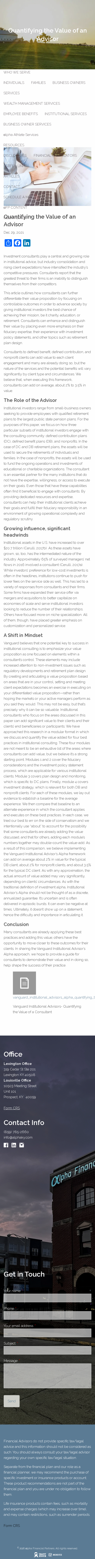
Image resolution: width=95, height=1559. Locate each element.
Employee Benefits (20, 114)
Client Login (15, 218)
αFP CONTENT (15, 207)
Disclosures (15, 155)
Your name (28, 1291)
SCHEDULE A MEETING (22, 197)
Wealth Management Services (31, 103)
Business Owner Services (27, 124)
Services (11, 93)
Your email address (35, 1326)
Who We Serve (16, 72)
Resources (13, 145)
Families (38, 83)
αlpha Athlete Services (20, 135)
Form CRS (12, 1526)
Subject (26, 1343)
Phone (25, 1308)
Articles (11, 176)
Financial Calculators (55, 155)
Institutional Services (66, 114)
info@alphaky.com (18, 1137)
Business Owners (69, 83)
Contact (11, 187)
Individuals (13, 83)
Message (27, 1361)
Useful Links (15, 166)
